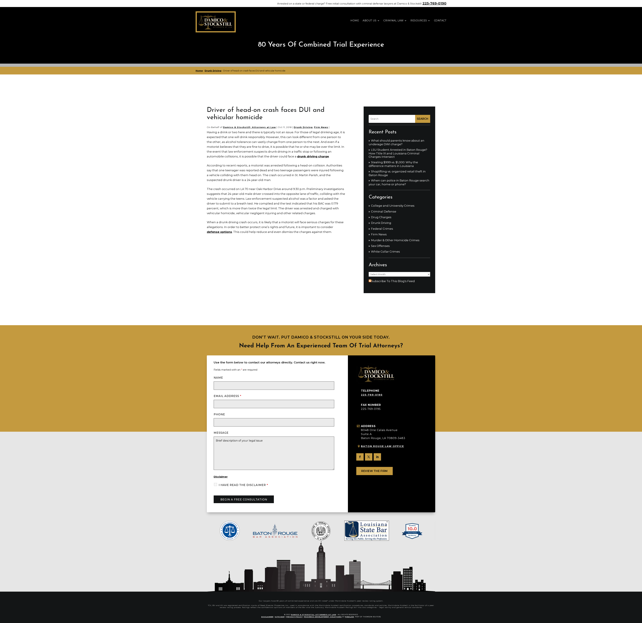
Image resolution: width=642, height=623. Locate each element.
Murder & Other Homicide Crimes (395, 240)
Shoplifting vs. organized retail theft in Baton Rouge (397, 173)
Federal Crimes (382, 228)
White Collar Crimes (385, 251)
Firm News (321, 127)
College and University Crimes (392, 205)
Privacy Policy (294, 617)
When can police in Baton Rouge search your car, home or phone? (399, 182)
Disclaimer (221, 476)
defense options (219, 232)
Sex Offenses (380, 246)
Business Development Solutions (323, 617)
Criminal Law (393, 20)
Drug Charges (381, 217)
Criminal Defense (383, 211)
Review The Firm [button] (374, 471)
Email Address (227, 396)
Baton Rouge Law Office (382, 446)
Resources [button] (418, 20)
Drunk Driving (303, 127)
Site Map (280, 617)
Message (221, 432)
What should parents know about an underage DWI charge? (396, 142)
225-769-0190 (434, 3)
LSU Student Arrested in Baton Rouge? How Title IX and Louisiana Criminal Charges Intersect (398, 153)
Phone (219, 414)
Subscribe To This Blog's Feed (393, 281)
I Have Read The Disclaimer (243, 485)
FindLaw (349, 617)
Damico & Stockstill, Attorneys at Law (249, 127)
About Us (369, 20)
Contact (440, 20)
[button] (638, 598)
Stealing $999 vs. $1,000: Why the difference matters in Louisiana (393, 164)
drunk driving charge (313, 156)
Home (354, 20)
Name (218, 377)
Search (422, 118)
